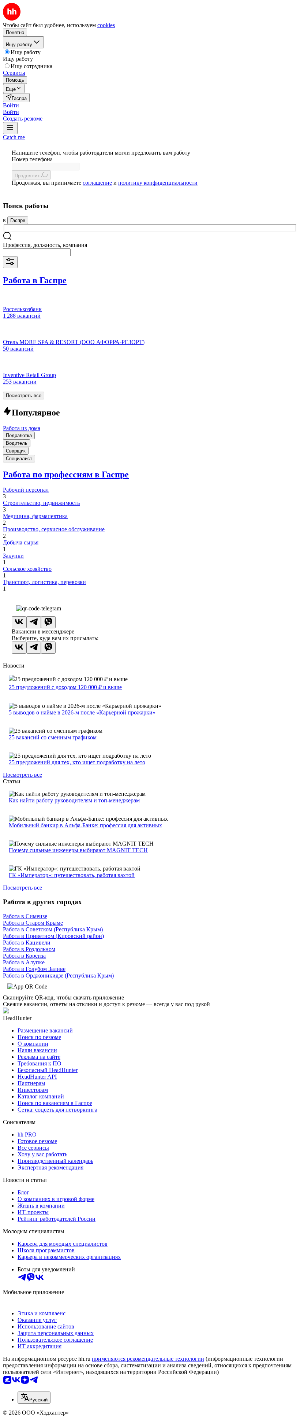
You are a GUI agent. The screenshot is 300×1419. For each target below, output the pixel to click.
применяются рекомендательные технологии (148, 1359)
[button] (11, 105)
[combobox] (37, 252)
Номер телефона (32, 159)
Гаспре (17, 220)
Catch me (14, 137)
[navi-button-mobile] (10, 128)
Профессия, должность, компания (45, 245)
